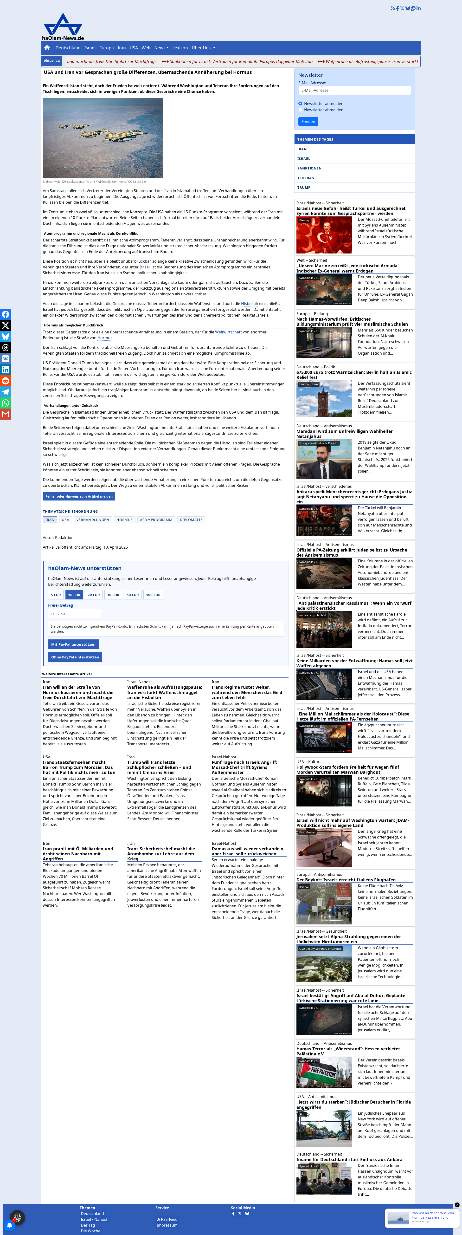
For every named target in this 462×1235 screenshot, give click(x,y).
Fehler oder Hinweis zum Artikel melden (79, 496)
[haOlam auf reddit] (413, 8)
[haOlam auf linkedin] (419, 8)
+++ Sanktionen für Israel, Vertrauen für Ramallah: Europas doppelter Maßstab (208, 61)
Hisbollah (249, 303)
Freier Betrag (60, 605)
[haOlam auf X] (402, 8)
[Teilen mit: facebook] (5, 314)
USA (134, 48)
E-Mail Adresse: (312, 82)
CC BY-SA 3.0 (137, 182)
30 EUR (113, 594)
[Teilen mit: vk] (5, 358)
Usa (65, 519)
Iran (122, 48)
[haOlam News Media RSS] (393, 8)
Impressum (167, 1225)
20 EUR (94, 594)
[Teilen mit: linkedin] (5, 369)
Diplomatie (191, 519)
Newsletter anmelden (323, 103)
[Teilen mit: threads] (5, 347)
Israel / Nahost (94, 1219)
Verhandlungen (93, 519)
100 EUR (153, 594)
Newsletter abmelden (323, 109)
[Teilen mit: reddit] (5, 380)
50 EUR (133, 594)
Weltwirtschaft (228, 332)
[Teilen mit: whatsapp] (5, 403)
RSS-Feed (169, 1219)
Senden (308, 121)
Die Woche (90, 1231)
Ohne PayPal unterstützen (75, 657)
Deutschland (68, 48)
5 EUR (56, 594)
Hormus (104, 337)
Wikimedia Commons (111, 182)
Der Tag (88, 1225)
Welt (146, 48)
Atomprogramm (156, 519)
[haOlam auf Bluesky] (407, 8)
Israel (90, 48)
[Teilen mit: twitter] (5, 325)
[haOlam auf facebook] (397, 8)
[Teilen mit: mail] (5, 414)
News (159, 48)
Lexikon (180, 48)
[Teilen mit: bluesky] (5, 336)
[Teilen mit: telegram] (5, 391)
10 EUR (74, 594)
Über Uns (202, 48)
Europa (106, 48)
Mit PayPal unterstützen (73, 644)
